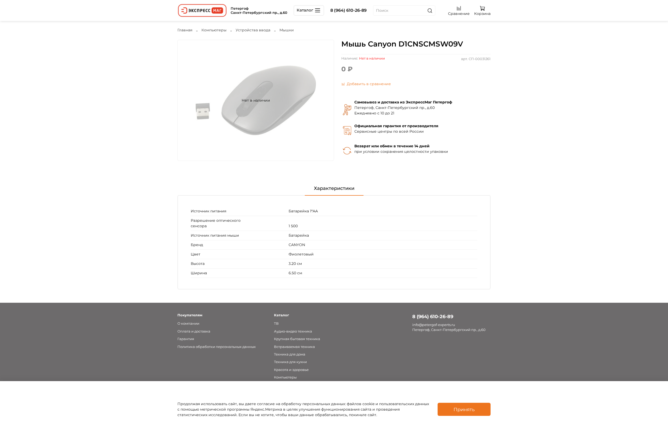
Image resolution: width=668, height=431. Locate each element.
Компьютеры (213, 30)
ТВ (276, 323)
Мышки (286, 30)
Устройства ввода (253, 30)
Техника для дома (289, 354)
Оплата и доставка (193, 331)
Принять (464, 409)
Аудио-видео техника (293, 331)
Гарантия (185, 339)
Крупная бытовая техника (297, 339)
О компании (188, 323)
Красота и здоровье (291, 370)
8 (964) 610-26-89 (348, 10)
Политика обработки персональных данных (216, 347)
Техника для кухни (290, 362)
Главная (184, 30)
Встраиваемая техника (294, 347)
